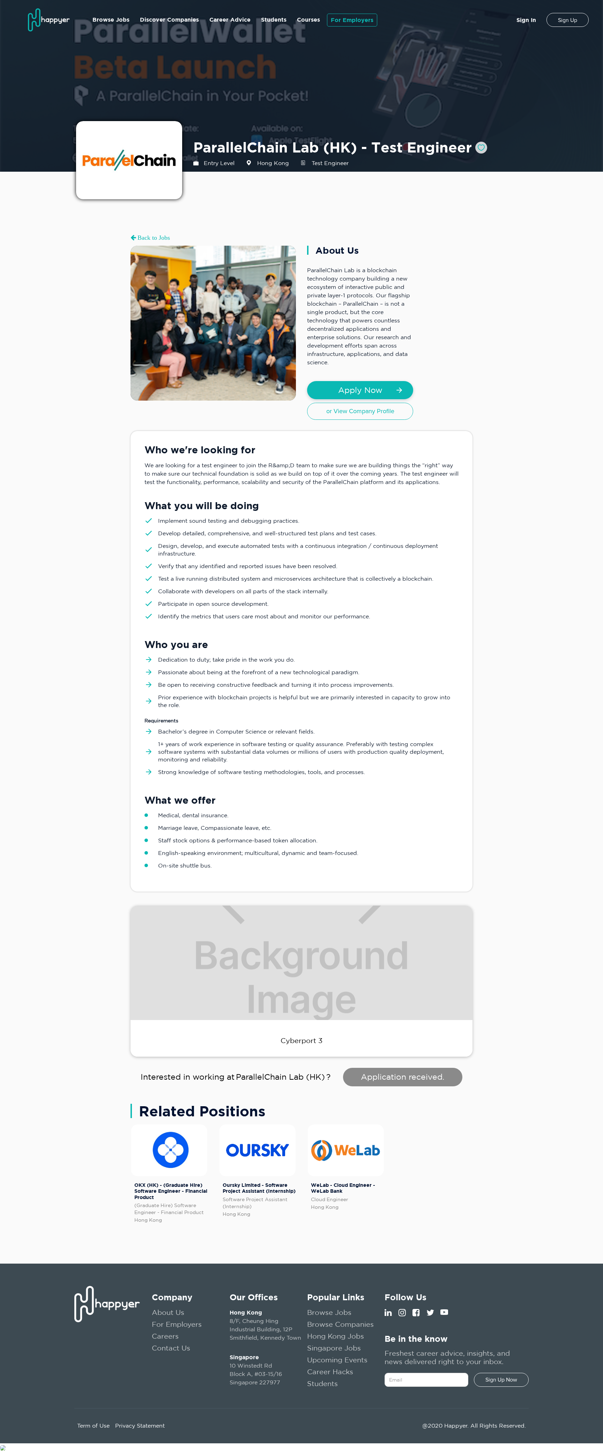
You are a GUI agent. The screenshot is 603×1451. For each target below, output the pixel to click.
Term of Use (93, 1425)
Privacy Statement (140, 1425)
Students (273, 19)
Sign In (526, 20)
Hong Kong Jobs (335, 1336)
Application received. (403, 1076)
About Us (168, 1312)
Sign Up (567, 20)
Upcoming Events (337, 1359)
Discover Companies (169, 19)
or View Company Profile (360, 411)
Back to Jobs (153, 238)
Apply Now (360, 390)
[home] (49, 19)
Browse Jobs (110, 19)
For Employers (352, 20)
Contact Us (171, 1348)
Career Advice (230, 19)
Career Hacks (330, 1371)
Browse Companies (340, 1324)
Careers (165, 1336)
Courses (308, 19)
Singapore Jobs (334, 1348)
